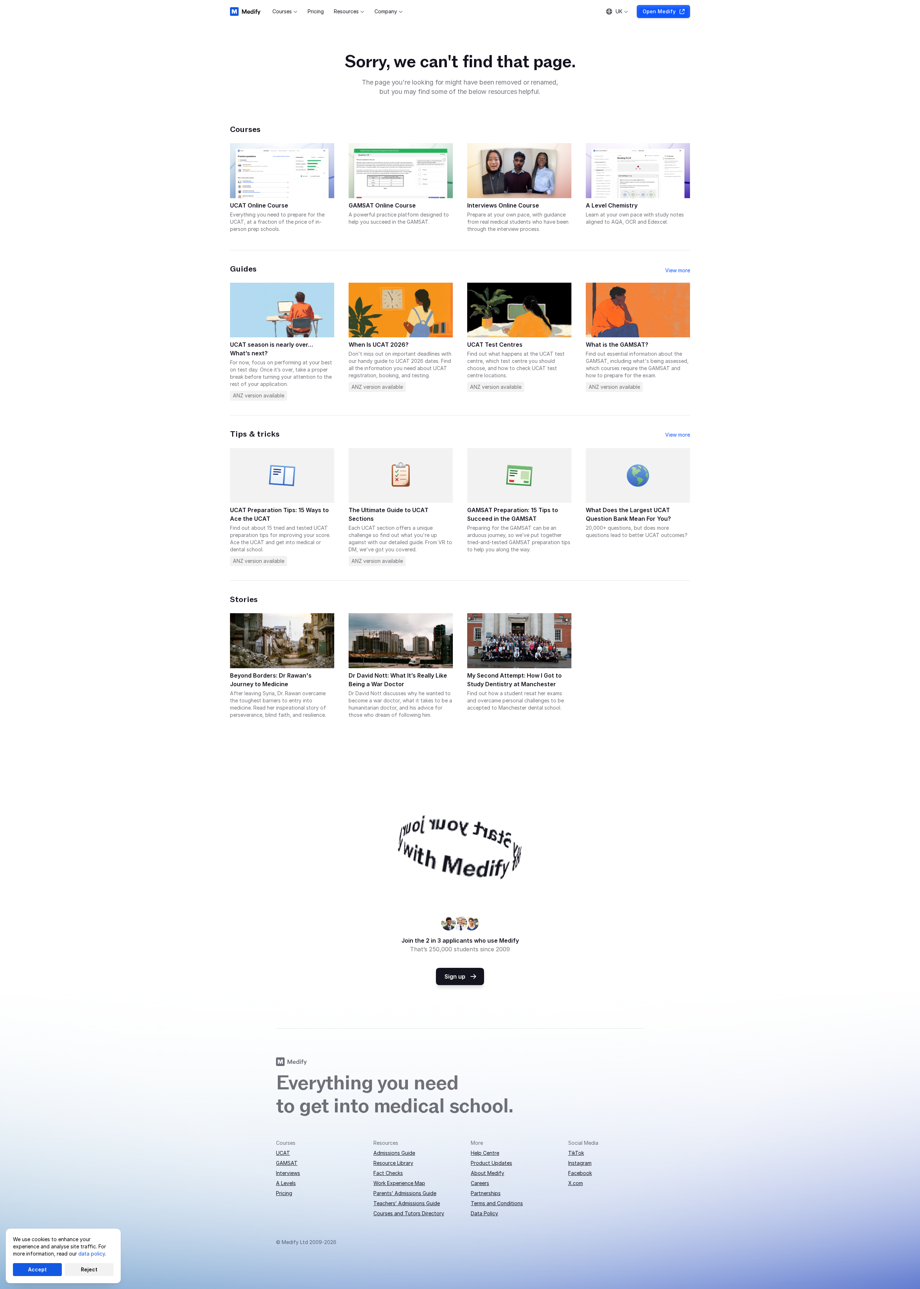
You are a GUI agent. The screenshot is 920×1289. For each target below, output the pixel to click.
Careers (480, 1183)
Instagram (580, 1163)
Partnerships (486, 1193)
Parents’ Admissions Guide (404, 1193)
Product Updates (491, 1163)
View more (677, 270)
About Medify (487, 1173)
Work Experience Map (399, 1183)
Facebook (580, 1173)
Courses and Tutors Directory (408, 1213)
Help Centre (485, 1153)
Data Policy (484, 1213)
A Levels (286, 1183)
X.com (575, 1183)
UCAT (283, 1153)
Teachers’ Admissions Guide (406, 1203)
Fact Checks (388, 1173)
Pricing (284, 1193)
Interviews (288, 1173)
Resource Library (393, 1163)
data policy (91, 1254)
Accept (37, 1269)
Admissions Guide (394, 1153)
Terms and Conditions (497, 1203)
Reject (89, 1269)
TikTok (576, 1153)
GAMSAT (287, 1163)
